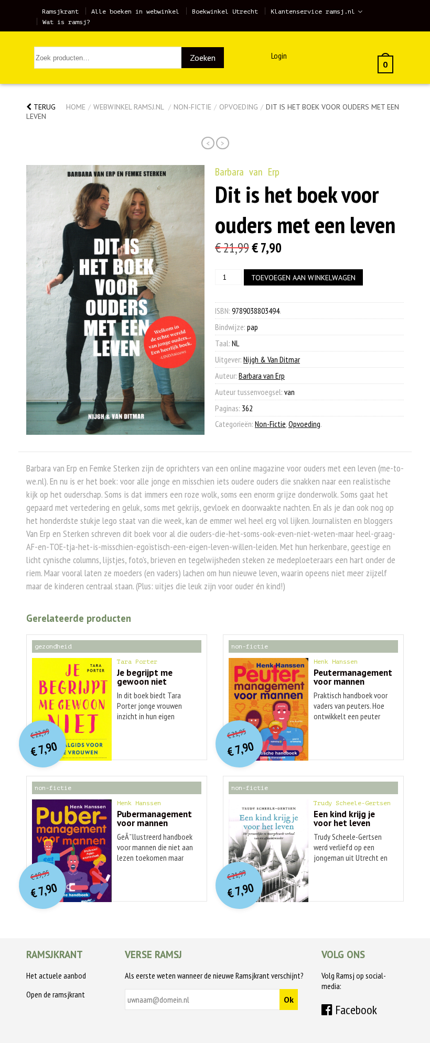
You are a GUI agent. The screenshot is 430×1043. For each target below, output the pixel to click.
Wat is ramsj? (66, 22)
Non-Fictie (192, 107)
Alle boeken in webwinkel (135, 11)
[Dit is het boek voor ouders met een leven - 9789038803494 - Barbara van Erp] (115, 300)
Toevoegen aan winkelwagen (303, 277)
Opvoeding (238, 107)
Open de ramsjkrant (55, 994)
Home (75, 107)
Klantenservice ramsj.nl (313, 11)
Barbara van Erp (247, 172)
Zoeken (203, 57)
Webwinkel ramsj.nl (128, 107)
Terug (43, 107)
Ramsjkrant (60, 11)
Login (279, 55)
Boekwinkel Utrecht (225, 11)
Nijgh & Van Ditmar (271, 359)
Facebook (354, 1010)
